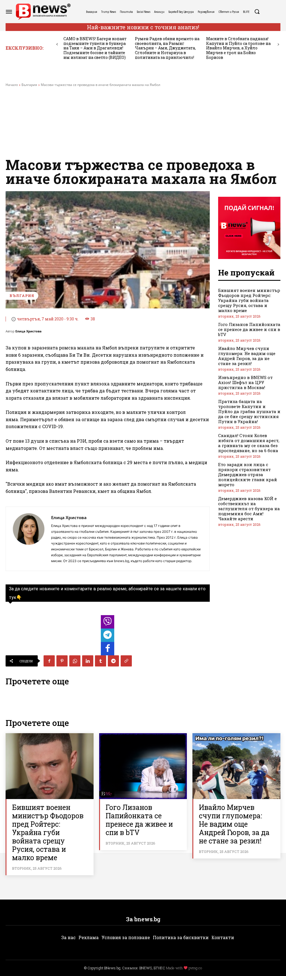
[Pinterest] (62, 660)
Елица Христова (28, 331)
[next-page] (278, 44)
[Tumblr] (100, 660)
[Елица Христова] (28, 539)
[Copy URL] (126, 660)
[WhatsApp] (74, 660)
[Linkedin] (87, 660)
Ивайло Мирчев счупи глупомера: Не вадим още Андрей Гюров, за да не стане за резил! (246, 356)
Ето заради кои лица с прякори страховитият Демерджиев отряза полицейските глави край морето (247, 474)
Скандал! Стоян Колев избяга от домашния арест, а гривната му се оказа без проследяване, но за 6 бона (248, 443)
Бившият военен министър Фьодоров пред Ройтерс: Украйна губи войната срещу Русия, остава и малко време (249, 300)
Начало (12, 84)
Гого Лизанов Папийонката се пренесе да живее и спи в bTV (249, 329)
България (29, 84)
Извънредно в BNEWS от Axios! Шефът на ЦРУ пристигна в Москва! (245, 382)
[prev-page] (57, 44)
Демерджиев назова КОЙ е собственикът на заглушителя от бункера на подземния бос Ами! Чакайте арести (249, 508)
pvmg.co (195, 967)
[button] (257, 11)
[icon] (107, 623)
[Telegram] (113, 660)
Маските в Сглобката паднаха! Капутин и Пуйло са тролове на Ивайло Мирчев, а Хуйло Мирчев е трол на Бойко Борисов (238, 48)
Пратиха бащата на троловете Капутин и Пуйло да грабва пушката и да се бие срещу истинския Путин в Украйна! (249, 411)
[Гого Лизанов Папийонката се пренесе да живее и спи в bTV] (143, 766)
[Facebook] (49, 660)
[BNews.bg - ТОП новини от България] (43, 11)
